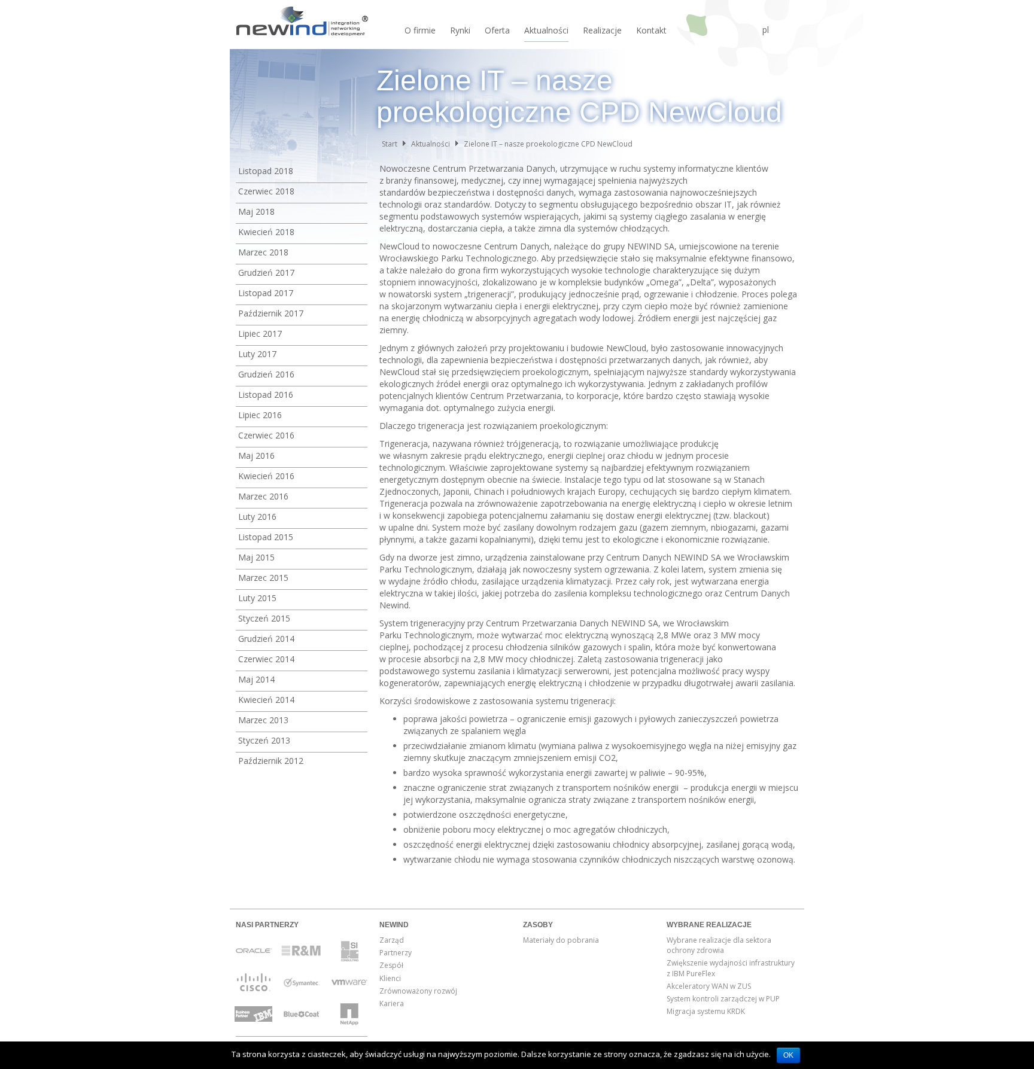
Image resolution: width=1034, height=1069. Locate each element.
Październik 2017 (270, 313)
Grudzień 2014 (266, 638)
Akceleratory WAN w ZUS (709, 986)
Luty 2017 (257, 354)
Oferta (497, 30)
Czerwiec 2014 (266, 659)
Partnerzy (395, 953)
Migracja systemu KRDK (706, 1011)
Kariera (391, 1003)
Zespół (391, 965)
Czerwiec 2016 (266, 435)
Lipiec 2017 (260, 333)
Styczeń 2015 (264, 618)
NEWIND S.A (301, 24)
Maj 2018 (256, 211)
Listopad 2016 (265, 394)
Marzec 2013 (263, 720)
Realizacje (602, 30)
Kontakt (651, 30)
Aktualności (546, 30)
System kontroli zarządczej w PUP (723, 999)
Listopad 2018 (265, 170)
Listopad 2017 (265, 293)
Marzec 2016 (263, 496)
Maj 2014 (256, 679)
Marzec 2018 (263, 252)
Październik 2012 (270, 760)
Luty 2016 (257, 516)
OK (788, 1055)
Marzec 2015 (263, 577)
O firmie (420, 30)
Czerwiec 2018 (266, 191)
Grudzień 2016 (266, 374)
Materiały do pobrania (561, 940)
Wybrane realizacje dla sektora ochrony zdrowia (719, 945)
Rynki (460, 30)
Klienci (390, 978)
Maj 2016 (256, 455)
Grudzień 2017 (266, 272)
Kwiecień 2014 (266, 699)
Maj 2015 (256, 557)
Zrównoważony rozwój (418, 991)
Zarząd (391, 940)
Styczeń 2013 (264, 740)
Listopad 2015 (265, 537)
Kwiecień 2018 (266, 231)
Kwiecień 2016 (266, 476)
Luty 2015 (257, 598)
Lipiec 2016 (260, 415)
